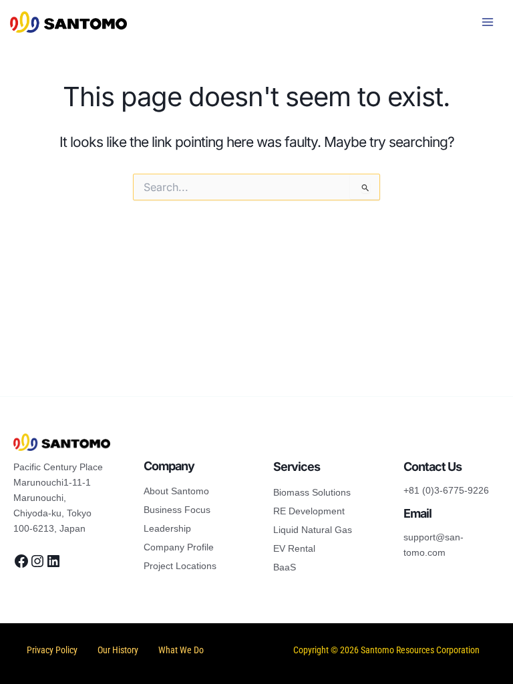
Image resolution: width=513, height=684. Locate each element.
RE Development (309, 511)
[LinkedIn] (53, 561)
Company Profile (179, 547)
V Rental (297, 548)
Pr (148, 565)
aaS (287, 567)
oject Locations (184, 565)
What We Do (181, 650)
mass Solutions (319, 492)
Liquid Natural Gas (312, 529)
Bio (280, 492)
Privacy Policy (52, 650)
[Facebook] (21, 561)
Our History (118, 650)
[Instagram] (37, 561)
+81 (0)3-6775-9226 (446, 490)
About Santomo (176, 491)
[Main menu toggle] (488, 22)
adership (172, 528)
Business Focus (177, 509)
